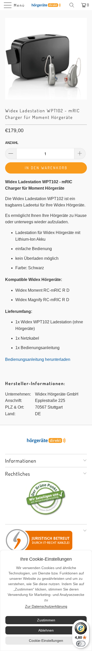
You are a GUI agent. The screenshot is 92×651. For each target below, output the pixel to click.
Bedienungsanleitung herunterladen (37, 359)
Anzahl (11, 143)
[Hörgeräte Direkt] (46, 5)
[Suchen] (73, 5)
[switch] (80, 643)
